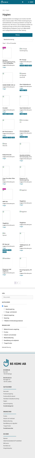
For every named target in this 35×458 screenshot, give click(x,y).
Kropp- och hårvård (11, 312)
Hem (4, 10)
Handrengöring (10, 309)
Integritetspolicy (7, 448)
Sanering (6, 318)
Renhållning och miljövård (11, 340)
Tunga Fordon (8, 343)
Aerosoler (6, 391)
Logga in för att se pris (9, 65)
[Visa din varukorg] (23, 2)
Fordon (6, 332)
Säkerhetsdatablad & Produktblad (12, 441)
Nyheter (5, 438)
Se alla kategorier (8, 406)
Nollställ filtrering (6, 347)
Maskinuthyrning (9, 337)
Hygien (6, 306)
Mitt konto (6, 443)
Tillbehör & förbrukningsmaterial (13, 320)
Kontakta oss (6, 445)
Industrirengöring (9, 315)
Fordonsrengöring (8, 393)
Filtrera (17, 35)
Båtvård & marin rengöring (11, 329)
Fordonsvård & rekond (9, 396)
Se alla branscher (8, 428)
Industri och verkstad (10, 335)
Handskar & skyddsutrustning (11, 398)
